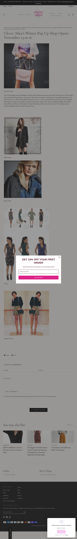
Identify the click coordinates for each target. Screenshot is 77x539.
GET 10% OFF (38, 277)
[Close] (59, 257)
